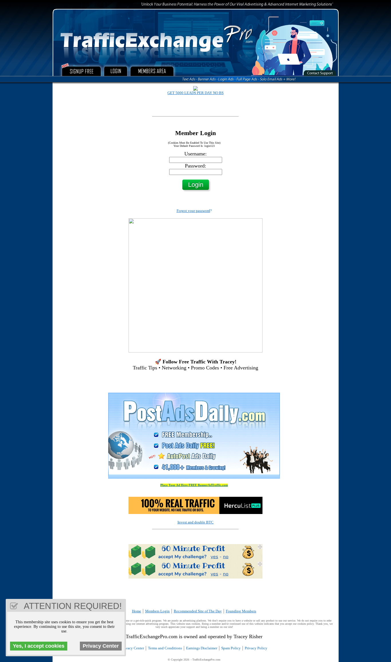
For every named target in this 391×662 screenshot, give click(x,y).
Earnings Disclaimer (201, 648)
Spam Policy (231, 648)
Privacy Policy (256, 648)
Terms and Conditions (165, 648)
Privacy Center (132, 648)
